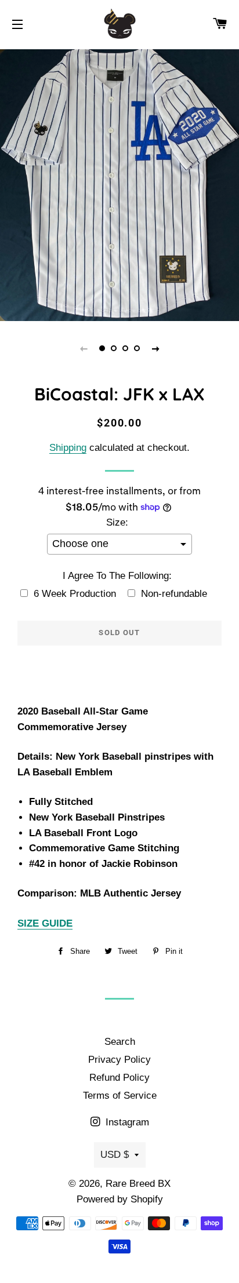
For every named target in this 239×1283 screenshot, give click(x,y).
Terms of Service (120, 1095)
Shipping (67, 447)
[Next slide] (155, 348)
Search (119, 1041)
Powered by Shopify (120, 1199)
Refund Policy (119, 1077)
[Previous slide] (83, 348)
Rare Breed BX (138, 1183)
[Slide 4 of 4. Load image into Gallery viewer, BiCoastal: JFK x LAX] (137, 348)
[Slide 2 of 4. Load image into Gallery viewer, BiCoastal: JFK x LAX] (113, 348)
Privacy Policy (119, 1059)
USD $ (114, 1154)
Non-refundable (174, 593)
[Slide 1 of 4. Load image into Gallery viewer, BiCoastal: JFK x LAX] (102, 348)
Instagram (126, 1122)
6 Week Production (75, 593)
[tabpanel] (119, 183)
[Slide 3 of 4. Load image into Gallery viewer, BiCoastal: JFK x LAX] (125, 348)
